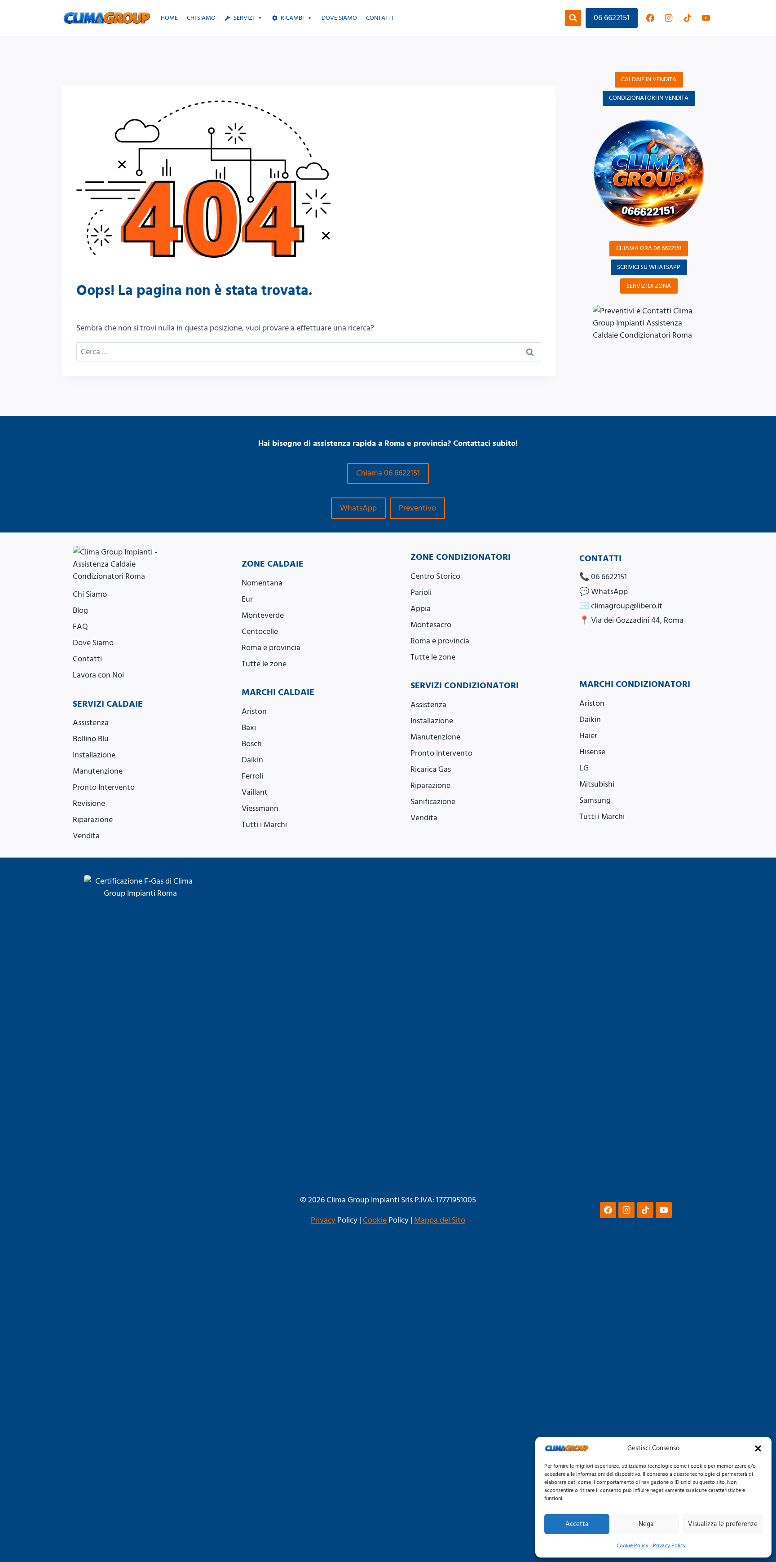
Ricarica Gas (430, 769)
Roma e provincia (271, 647)
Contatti (379, 17)
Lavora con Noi (98, 675)
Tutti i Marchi (264, 824)
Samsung (595, 800)
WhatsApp (358, 508)
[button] (758, 1448)
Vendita (86, 835)
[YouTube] (706, 18)
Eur (247, 599)
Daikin (252, 760)
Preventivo (417, 508)
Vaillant (255, 792)
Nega (646, 1524)
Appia (420, 608)
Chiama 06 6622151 (388, 473)
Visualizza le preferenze (723, 1524)
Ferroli (252, 776)
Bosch (252, 743)
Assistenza (91, 722)
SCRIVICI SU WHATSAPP (648, 267)
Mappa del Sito (439, 1220)
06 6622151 (612, 17)
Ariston (254, 711)
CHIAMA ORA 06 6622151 (649, 248)
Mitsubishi (596, 784)
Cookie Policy (632, 1545)
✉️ (620, 606)
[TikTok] (687, 18)
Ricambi (292, 17)
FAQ (80, 626)
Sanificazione (432, 801)
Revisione (89, 803)
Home (169, 17)
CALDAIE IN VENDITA (648, 79)
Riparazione (93, 819)
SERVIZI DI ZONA (648, 286)
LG (584, 768)
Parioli (421, 592)
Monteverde (263, 615)
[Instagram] (669, 18)
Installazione (94, 755)
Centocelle (260, 631)
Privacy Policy (669, 1545)
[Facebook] (650, 18)
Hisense (592, 751)
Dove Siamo (93, 642)
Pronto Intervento (104, 787)
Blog (80, 610)
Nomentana (262, 583)
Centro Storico (435, 576)
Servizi (244, 17)
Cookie (375, 1220)
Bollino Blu (91, 738)
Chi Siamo (201, 17)
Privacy (323, 1220)
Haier (588, 735)
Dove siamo (339, 17)
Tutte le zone (264, 663)
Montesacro (430, 624)
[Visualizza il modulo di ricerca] (573, 18)
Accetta (576, 1524)
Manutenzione (98, 771)
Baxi (249, 727)
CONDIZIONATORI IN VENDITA (648, 97)
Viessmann (260, 808)
